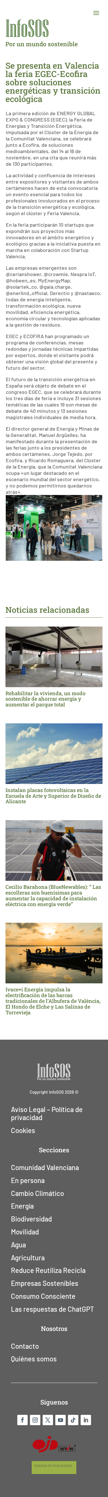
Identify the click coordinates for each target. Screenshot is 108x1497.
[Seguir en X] (48, 1420)
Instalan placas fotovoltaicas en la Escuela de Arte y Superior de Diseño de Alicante (53, 796)
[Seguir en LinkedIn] (86, 1420)
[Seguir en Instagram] (35, 1420)
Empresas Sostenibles (44, 1283)
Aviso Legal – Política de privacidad (47, 1113)
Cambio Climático (37, 1193)
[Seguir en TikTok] (73, 1420)
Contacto (25, 1346)
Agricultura (28, 1258)
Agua (18, 1245)
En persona (28, 1180)
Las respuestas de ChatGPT (52, 1309)
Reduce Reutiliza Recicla (48, 1270)
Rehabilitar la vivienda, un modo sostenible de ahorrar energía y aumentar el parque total (45, 699)
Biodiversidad (31, 1219)
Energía (22, 1206)
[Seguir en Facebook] (22, 1420)
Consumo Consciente (43, 1296)
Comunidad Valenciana (45, 1167)
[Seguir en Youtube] (60, 1420)
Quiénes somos (34, 1359)
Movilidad (25, 1232)
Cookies (23, 1130)
